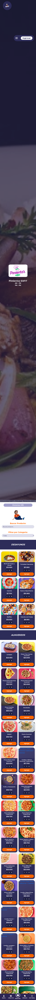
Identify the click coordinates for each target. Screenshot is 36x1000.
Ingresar (27, 38)
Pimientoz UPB (18, 505)
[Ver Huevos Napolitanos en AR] (27, 583)
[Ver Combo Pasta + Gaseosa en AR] (9, 912)
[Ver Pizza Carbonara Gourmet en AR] (9, 859)
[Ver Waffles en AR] (9, 609)
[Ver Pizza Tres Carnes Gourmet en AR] (27, 647)
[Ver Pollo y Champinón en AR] (9, 779)
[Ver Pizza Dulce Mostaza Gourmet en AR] (9, 673)
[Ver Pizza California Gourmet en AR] (9, 885)
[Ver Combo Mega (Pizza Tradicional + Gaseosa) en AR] (27, 885)
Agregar (9, 574)
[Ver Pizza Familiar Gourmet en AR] (9, 700)
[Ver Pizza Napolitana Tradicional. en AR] (27, 912)
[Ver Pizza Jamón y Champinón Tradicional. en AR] (9, 832)
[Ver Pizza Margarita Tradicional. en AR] (27, 965)
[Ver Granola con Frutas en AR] (27, 609)
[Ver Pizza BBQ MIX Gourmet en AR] (27, 859)
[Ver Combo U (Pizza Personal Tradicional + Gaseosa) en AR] (27, 753)
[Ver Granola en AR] (9, 583)
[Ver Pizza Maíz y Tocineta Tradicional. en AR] (27, 938)
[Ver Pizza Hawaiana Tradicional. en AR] (9, 806)
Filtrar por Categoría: (18, 532)
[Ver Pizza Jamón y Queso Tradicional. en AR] (27, 832)
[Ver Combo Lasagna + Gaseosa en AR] (9, 938)
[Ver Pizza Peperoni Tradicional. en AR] (27, 806)
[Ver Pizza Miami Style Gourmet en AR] (9, 753)
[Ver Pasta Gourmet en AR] (27, 726)
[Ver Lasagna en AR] (9, 647)
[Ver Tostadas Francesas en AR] (27, 556)
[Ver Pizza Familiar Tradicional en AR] (9, 965)
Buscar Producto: (18, 523)
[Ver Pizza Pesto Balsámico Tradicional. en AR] (27, 991)
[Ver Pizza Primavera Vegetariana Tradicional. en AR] (9, 991)
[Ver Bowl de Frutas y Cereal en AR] (9, 556)
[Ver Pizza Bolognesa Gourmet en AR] (27, 779)
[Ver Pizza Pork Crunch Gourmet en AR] (27, 673)
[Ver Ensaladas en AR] (27, 700)
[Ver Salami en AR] (9, 726)
